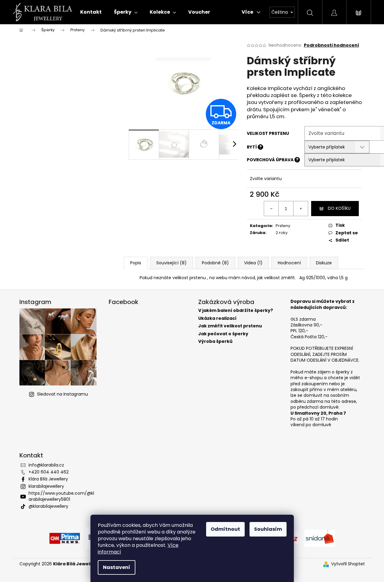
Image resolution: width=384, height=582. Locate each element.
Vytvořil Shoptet (348, 564)
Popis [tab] (135, 263)
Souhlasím (268, 529)
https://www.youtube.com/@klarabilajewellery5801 (61, 496)
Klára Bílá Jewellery (48, 479)
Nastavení (116, 567)
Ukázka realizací (217, 318)
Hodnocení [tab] (289, 263)
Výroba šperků (215, 341)
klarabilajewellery (46, 486)
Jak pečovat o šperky (223, 334)
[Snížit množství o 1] (271, 208)
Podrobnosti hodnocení (331, 45)
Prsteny (283, 226)
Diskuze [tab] (324, 263)
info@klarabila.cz (46, 465)
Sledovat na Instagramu (62, 394)
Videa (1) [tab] (253, 263)
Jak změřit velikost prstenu (230, 326)
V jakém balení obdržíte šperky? (235, 310)
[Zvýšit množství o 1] (300, 208)
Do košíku (339, 208)
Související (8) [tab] (171, 263)
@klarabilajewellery (48, 506)
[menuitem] (91, 12)
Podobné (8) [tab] (215, 263)
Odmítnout (225, 529)
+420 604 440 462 (49, 472)
